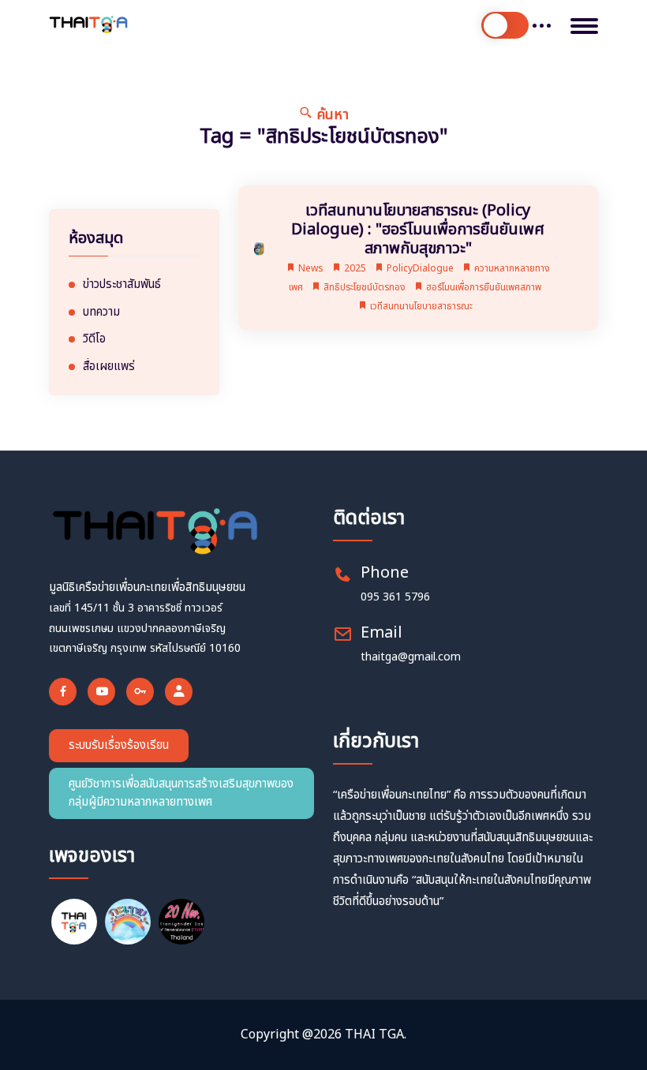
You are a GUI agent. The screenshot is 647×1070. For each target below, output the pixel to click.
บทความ (101, 312)
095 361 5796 (395, 597)
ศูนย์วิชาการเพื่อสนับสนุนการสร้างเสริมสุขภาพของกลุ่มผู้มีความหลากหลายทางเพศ (181, 793)
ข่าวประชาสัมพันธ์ (122, 285)
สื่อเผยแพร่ (109, 367)
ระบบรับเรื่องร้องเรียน (119, 745)
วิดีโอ (94, 339)
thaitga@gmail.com (411, 657)
